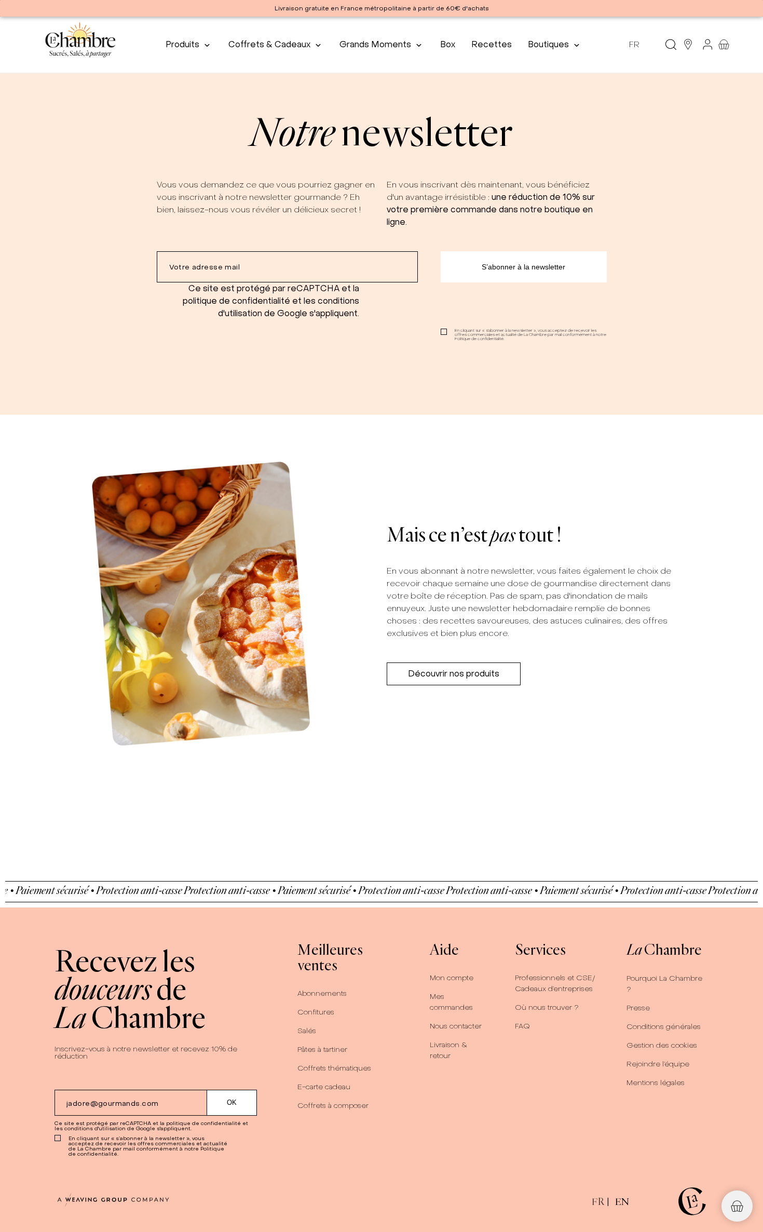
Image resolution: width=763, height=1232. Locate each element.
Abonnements (322, 993)
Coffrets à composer (333, 1105)
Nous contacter (456, 1026)
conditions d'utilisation (95, 1128)
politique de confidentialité (236, 301)
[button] (454, 673)
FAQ (522, 1026)
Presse (638, 1008)
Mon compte (451, 977)
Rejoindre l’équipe (657, 1064)
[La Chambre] (80, 44)
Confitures (315, 1012)
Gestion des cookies (661, 1045)
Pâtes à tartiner (322, 1049)
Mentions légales (655, 1082)
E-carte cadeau (323, 1086)
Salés (306, 1030)
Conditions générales (663, 1026)
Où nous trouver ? (547, 1007)
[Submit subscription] (524, 266)
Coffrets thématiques (334, 1068)
